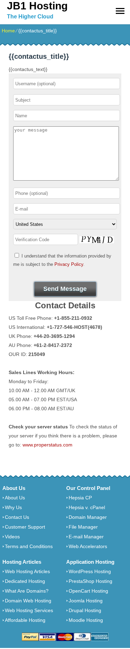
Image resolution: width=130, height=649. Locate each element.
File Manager (83, 527)
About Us (15, 497)
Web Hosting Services (29, 610)
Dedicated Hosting (25, 581)
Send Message (65, 288)
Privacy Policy (68, 264)
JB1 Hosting (37, 5)
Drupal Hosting (85, 610)
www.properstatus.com (47, 445)
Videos (12, 536)
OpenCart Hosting (88, 591)
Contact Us (17, 517)
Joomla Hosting (86, 600)
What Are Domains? (27, 591)
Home (8, 30)
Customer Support (25, 527)
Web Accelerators (88, 546)
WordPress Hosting (90, 571)
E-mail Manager (86, 536)
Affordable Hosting (25, 620)
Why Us (13, 507)
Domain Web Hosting (28, 600)
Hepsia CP (80, 497)
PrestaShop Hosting (90, 581)
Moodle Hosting (86, 620)
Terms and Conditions (29, 546)
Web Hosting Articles (27, 571)
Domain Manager (88, 517)
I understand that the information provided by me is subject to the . (62, 260)
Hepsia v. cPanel (87, 507)
